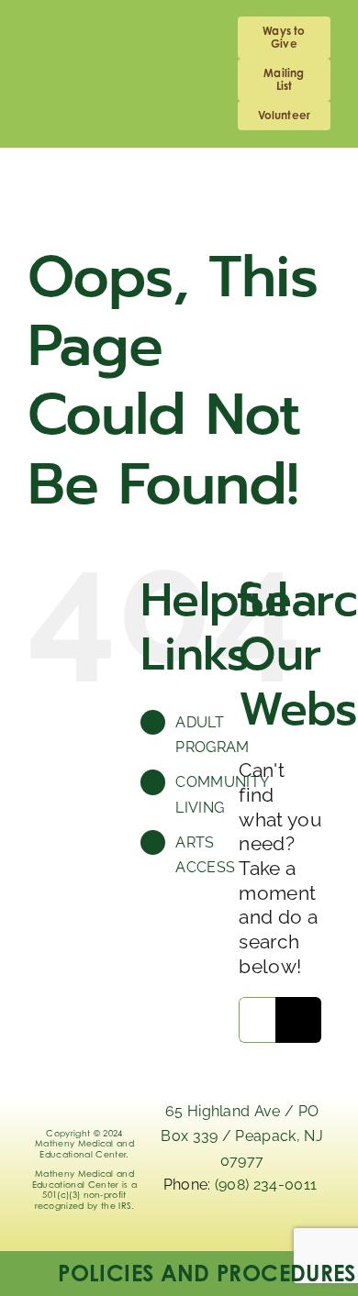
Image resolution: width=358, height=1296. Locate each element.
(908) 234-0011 (268, 1184)
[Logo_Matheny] (179, 175)
